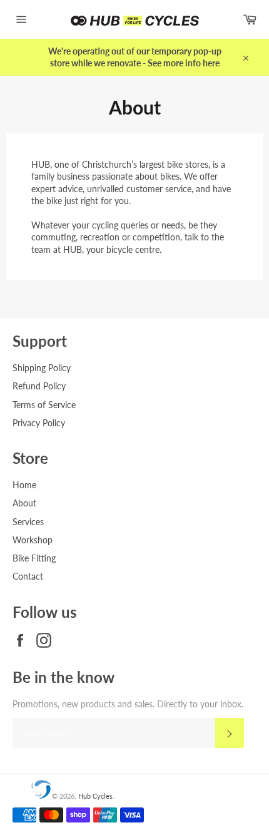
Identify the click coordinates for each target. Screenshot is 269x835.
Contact (28, 576)
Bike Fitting (34, 558)
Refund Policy (39, 386)
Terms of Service (44, 404)
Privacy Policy (39, 423)
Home (24, 484)
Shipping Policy (42, 367)
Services (28, 521)
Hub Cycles (95, 796)
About (24, 503)
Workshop (33, 540)
